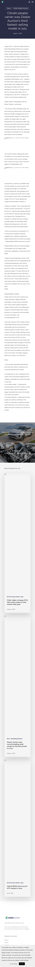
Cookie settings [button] (13, 963)
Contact (6, 945)
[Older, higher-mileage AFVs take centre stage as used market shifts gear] (17, 543)
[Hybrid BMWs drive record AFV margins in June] (17, 828)
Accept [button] (22, 963)
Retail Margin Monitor (21, 8)
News (9, 8)
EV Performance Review (13, 596)
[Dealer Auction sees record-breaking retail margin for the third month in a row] (17, 686)
